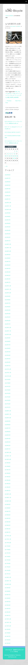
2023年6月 (7, 306)
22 (15, 158)
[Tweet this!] (6, 113)
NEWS (11, 15)
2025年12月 (8, 202)
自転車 (11, 97)
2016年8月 (7, 591)
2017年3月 (7, 567)
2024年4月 (7, 272)
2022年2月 (7, 362)
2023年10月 (8, 293)
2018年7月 (7, 511)
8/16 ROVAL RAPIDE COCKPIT (13, 132)
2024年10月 (8, 251)
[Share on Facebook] (10, 113)
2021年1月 (7, 407)
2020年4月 (7, 438)
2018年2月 (7, 528)
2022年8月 (7, 341)
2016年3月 (7, 608)
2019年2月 (7, 487)
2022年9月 (7, 338)
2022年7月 (7, 345)
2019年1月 (7, 490)
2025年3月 (7, 233)
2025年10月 (8, 209)
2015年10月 (8, 626)
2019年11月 (8, 456)
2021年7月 (7, 386)
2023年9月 (7, 296)
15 (15, 156)
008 (16, 91)
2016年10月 (8, 584)
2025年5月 (7, 227)
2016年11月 (8, 580)
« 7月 (6, 166)
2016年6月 (7, 598)
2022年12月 (8, 327)
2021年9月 (7, 379)
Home (7, 15)
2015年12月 (8, 619)
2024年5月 (7, 268)
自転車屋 (16, 97)
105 (19, 91)
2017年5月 (7, 560)
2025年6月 (7, 223)
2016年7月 (7, 594)
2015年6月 (7, 640)
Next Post (18, 100)
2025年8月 (7, 216)
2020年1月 (7, 449)
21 (13, 158)
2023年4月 (7, 313)
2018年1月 (7, 532)
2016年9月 (7, 587)
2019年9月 (7, 463)
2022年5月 (7, 351)
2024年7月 (7, 261)
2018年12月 (8, 494)
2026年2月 (7, 195)
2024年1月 (7, 282)
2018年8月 (7, 508)
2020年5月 (7, 435)
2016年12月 (8, 577)
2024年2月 (7, 279)
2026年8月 (7, 175)
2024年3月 (7, 275)
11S (6, 93)
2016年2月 (7, 612)
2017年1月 (7, 574)
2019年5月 (7, 476)
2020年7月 (7, 428)
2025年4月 (7, 230)
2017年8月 (7, 549)
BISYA (9, 93)
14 (13, 156)
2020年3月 (7, 442)
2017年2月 (7, 570)
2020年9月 (7, 421)
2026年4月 (7, 188)
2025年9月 (7, 213)
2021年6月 (7, 390)
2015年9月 (7, 629)
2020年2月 (7, 445)
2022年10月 (8, 334)
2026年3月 (7, 192)
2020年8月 (7, 424)
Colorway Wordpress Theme (11, 655)
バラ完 (13, 93)
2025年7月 (7, 220)
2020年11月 (8, 414)
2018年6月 (7, 515)
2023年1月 (7, 324)
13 (11, 156)
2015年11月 (8, 622)
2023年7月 (7, 303)
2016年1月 (7, 615)
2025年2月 (7, 237)
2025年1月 (7, 240)
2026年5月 (7, 185)
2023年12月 (8, 286)
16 (17, 156)
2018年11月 (8, 497)
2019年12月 (8, 452)
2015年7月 (7, 636)
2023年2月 (7, 320)
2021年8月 (7, 383)
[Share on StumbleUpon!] (8, 113)
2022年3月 (7, 358)
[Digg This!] (11, 113)
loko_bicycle (13, 26)
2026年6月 (7, 181)
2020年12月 (8, 410)
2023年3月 (7, 317)
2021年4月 (7, 397)
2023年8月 (7, 299)
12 (9, 156)
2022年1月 (7, 365)
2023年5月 (7, 310)
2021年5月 (7, 393)
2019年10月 (8, 459)
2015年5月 (7, 643)
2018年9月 (7, 504)
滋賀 (8, 97)
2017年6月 (7, 556)
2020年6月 (7, 431)
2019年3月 (7, 483)
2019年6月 (7, 473)
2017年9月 (7, 546)
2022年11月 (8, 331)
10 (5, 156)
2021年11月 (8, 372)
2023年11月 (8, 289)
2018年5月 (7, 518)
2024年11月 (8, 247)
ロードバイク (16, 95)
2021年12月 (8, 369)
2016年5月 (7, 601)
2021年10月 (8, 376)
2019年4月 (7, 480)
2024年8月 (7, 258)
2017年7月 (7, 553)
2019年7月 (7, 469)
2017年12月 (8, 535)
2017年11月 (8, 539)
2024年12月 (8, 244)
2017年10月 (8, 542)
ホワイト (18, 93)
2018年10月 (8, 501)
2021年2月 (7, 404)
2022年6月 (7, 348)
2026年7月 (7, 178)
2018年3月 (7, 525)
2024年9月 (7, 254)
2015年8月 (7, 633)
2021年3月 (7, 400)
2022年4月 (7, 355)
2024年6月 (7, 265)
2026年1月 (7, 199)
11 (7, 156)
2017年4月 (7, 563)
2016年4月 (7, 605)
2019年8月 (7, 466)
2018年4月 (7, 522)
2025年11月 (8, 206)
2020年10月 (8, 417)
